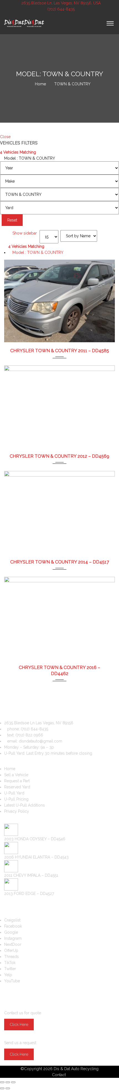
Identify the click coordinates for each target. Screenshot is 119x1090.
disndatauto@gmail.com (40, 741)
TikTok (9, 962)
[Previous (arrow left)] (2, 1088)
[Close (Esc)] (2, 1082)
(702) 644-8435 (60, 9)
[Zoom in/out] (13, 1082)
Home (9, 769)
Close (5, 137)
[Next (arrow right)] (8, 1088)
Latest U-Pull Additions (24, 805)
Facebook (13, 926)
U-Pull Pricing (16, 799)
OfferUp (11, 950)
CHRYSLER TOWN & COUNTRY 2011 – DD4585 (59, 350)
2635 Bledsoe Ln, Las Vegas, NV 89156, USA (61, 3)
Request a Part (17, 781)
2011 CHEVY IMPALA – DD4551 (31, 875)
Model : (29, 158)
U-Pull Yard (14, 793)
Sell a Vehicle (16, 775)
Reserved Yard (17, 787)
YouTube (12, 981)
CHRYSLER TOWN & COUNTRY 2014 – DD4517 (59, 562)
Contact (59, 1075)
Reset (12, 220)
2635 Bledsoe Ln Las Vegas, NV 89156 (38, 723)
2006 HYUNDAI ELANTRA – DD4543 (36, 857)
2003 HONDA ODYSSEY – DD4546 (34, 839)
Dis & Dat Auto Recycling (76, 1069)
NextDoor (12, 944)
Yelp (8, 975)
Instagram (13, 938)
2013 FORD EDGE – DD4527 (29, 893)
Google (11, 932)
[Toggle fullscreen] (8, 1082)
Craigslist (12, 920)
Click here (19, 1024)
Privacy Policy (16, 811)
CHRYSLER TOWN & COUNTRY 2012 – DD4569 (59, 456)
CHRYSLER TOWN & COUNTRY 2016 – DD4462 (59, 670)
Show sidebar (24, 233)
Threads (11, 956)
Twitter (10, 969)
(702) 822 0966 (29, 735)
